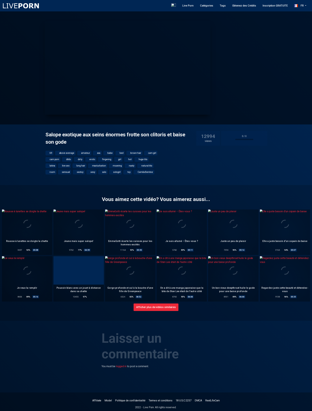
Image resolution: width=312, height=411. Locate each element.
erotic (92, 159)
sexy (92, 172)
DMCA (198, 400)
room (52, 172)
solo (104, 172)
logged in (121, 366)
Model (108, 400)
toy (129, 172)
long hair (80, 165)
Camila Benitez (145, 172)
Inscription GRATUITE (275, 5)
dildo (68, 159)
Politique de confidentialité (130, 400)
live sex (65, 165)
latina (52, 165)
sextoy (80, 172)
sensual (65, 172)
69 (50, 153)
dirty (80, 159)
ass (99, 153)
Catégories (206, 5)
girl (119, 159)
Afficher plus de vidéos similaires (156, 307)
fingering (106, 159)
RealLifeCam (212, 400)
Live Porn (187, 5)
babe (110, 153)
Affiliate (96, 400)
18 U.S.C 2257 (183, 400)
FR (301, 5)
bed (121, 153)
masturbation (99, 165)
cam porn (54, 159)
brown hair (135, 153)
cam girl (152, 153)
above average (66, 153)
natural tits (146, 165)
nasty (131, 165)
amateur (85, 153)
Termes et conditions (160, 400)
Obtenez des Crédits (244, 5)
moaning (117, 165)
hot (130, 159)
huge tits (142, 159)
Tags (223, 5)
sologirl (116, 172)
